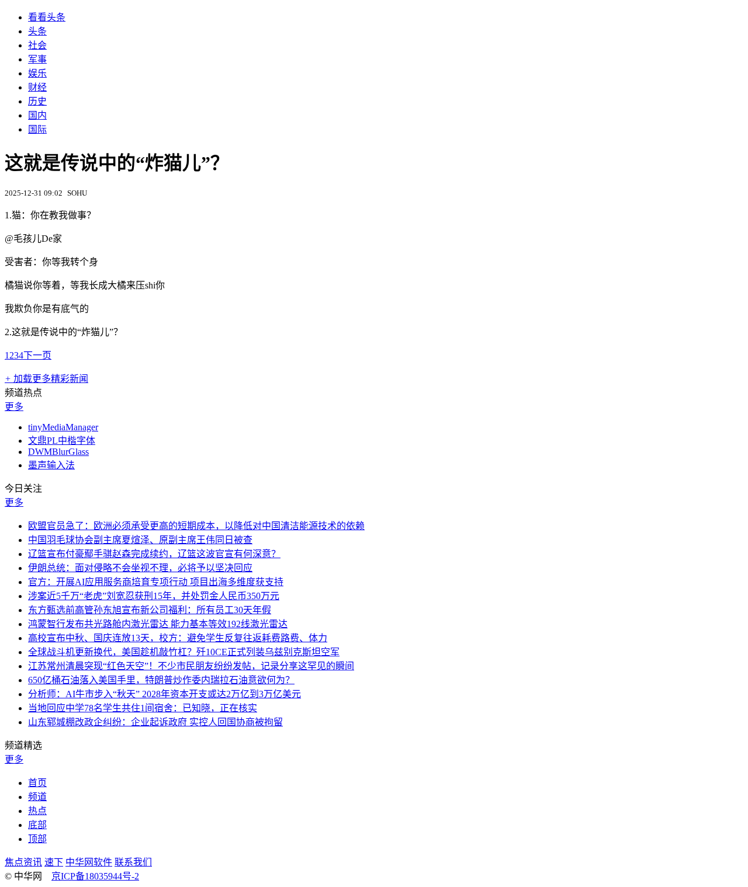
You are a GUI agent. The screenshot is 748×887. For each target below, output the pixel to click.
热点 (37, 811)
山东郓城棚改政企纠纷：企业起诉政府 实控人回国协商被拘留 (155, 722)
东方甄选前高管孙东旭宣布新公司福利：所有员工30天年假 (149, 610)
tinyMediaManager (63, 427)
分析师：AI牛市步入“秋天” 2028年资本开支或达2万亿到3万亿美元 (164, 694)
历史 (37, 101)
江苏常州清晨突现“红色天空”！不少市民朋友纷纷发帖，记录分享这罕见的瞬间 (191, 666)
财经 (37, 87)
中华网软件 (88, 862)
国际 (37, 129)
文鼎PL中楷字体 (61, 441)
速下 (53, 862)
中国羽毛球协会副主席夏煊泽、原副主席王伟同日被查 (140, 540)
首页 (37, 783)
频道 (37, 797)
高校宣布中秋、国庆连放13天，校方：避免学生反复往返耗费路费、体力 (177, 638)
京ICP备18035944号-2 (95, 876)
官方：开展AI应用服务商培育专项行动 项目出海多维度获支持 (155, 582)
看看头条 (46, 17)
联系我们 (133, 862)
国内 (37, 115)
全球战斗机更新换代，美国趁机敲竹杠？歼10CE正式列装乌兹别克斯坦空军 (184, 652)
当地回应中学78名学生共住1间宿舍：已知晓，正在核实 (142, 708)
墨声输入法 (51, 465)
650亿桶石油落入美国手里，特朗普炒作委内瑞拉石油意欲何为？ (161, 680)
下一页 (37, 355)
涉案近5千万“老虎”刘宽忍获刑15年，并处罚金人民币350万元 (153, 596)
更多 (14, 407)
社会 (37, 45)
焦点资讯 (23, 862)
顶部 (37, 839)
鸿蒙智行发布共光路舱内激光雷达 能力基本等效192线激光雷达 (158, 624)
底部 (37, 825)
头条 (37, 31)
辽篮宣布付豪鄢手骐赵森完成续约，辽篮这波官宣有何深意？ (154, 554)
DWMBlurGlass (58, 452)
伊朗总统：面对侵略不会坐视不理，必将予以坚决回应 (140, 568)
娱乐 (37, 73)
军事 (37, 59)
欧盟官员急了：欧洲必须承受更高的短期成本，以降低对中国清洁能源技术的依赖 (196, 526)
